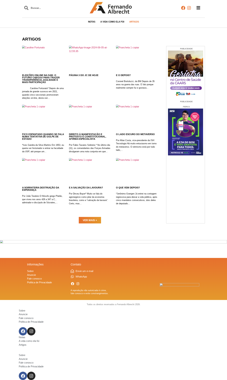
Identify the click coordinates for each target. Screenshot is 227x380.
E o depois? (123, 75)
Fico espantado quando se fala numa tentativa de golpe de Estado (43, 136)
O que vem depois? (128, 187)
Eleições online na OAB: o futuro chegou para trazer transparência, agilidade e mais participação (41, 79)
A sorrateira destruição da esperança (40, 188)
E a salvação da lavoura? (86, 187)
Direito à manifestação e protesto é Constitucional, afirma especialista (87, 136)
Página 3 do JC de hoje (83, 75)
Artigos (31, 39)
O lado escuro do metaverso (135, 134)
